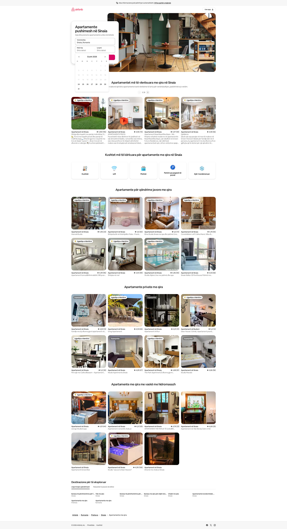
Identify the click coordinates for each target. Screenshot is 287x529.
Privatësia (90, 525)
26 (87, 84)
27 (92, 84)
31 (79, 89)
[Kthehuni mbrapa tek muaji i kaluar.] (79, 56)
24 (79, 84)
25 (83, 84)
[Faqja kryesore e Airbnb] (77, 9)
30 (105, 84)
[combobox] (95, 42)
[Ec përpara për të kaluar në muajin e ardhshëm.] (105, 56)
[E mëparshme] (139, 92)
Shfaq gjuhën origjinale (162, 3)
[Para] (148, 92)
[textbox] (85, 50)
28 (96, 84)
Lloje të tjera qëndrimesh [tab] (80, 487)
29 (101, 84)
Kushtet (99, 525)
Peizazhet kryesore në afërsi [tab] (103, 487)
